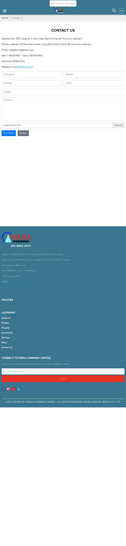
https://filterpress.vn (22, 67)
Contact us (7, 347)
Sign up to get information (63, 3)
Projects (6, 328)
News (4, 343)
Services (6, 338)
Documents (7, 333)
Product (5, 323)
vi (121, 10)
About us (6, 318)
